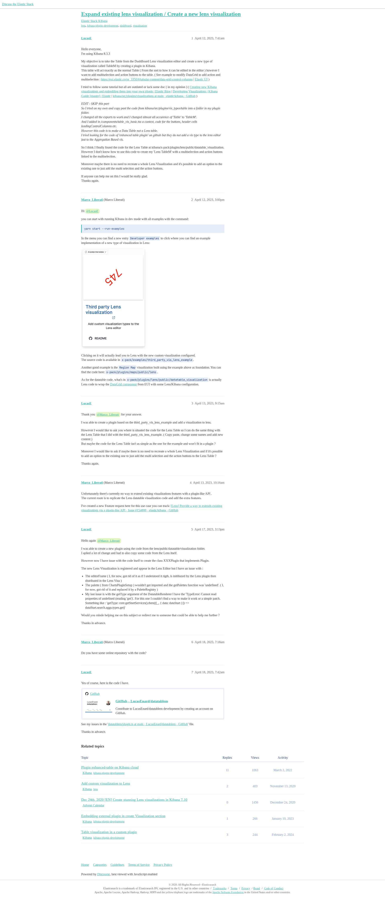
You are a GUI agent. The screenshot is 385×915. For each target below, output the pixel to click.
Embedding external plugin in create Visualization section (123, 816)
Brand (256, 888)
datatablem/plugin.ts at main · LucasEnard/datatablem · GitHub (148, 724)
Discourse (103, 874)
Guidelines (117, 864)
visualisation (140, 25)
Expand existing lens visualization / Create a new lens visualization (161, 14)
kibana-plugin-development (102, 25)
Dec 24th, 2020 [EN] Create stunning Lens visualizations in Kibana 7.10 (134, 800)
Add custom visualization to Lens (105, 783)
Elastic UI (201, 79)
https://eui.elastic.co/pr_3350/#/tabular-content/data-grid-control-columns (147, 79)
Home (85, 864)
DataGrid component (123, 384)
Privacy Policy (163, 864)
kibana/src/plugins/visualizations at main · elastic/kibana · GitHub (154, 96)
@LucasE (92, 211)
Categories (99, 864)
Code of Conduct (273, 888)
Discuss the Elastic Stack (17, 4)
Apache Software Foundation (228, 892)
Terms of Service (139, 864)
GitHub (95, 694)
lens (83, 25)
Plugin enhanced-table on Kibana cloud (110, 767)
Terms (233, 888)
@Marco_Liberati (108, 414)
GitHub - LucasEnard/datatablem (142, 701)
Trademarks (219, 888)
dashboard (125, 25)
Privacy (245, 888)
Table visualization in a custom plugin (109, 832)
